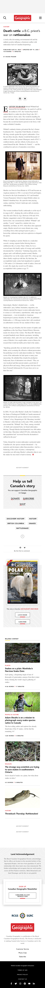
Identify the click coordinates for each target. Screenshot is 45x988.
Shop (22, 504)
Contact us (22, 979)
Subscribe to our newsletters (22, 895)
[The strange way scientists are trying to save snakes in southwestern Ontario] (22, 763)
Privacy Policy (22, 974)
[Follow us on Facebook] (11, 984)
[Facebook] (20, 98)
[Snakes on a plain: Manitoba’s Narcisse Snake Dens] (22, 666)
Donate (15, 499)
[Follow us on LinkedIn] (34, 984)
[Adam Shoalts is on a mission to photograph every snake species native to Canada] (22, 715)
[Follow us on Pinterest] (25, 984)
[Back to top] (22, 536)
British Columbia (16, 523)
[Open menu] (40, 18)
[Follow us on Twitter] (16, 984)
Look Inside (22, 615)
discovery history (15, 519)
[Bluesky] (25, 98)
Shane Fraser (11, 56)
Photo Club (23, 953)
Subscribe (28, 499)
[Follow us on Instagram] (20, 984)
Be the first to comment (22, 551)
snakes (32, 523)
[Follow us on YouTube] (29, 984)
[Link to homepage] (22, 18)
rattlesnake (22, 528)
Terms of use (22, 970)
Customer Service (22, 949)
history (33, 519)
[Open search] (4, 18)
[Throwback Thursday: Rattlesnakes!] (22, 803)
